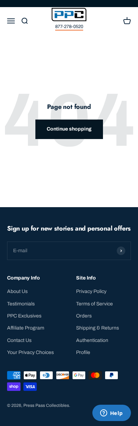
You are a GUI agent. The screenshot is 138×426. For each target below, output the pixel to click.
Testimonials (21, 303)
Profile (83, 352)
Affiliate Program (25, 328)
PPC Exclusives (24, 316)
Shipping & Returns (97, 328)
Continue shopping (69, 129)
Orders (84, 316)
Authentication (92, 340)
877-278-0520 (69, 26)
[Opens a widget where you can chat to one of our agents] (111, 413)
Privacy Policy (91, 291)
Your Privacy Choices (30, 352)
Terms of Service (94, 303)
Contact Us (19, 340)
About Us (17, 291)
